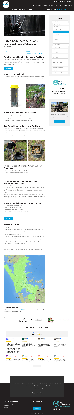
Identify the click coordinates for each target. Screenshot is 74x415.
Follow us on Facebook (35, 404)
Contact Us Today (11, 307)
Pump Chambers (57, 31)
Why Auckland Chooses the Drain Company (34, 53)
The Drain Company (35, 413)
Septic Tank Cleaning (58, 24)
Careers (65, 5)
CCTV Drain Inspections (57, 62)
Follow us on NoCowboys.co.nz (37, 376)
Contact (70, 5)
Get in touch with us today (22, 251)
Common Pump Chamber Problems (33, 48)
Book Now (8, 68)
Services (35, 5)
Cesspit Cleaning (57, 26)
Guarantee (51, 5)
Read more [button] (24, 346)
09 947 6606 (6, 407)
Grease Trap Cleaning (58, 29)
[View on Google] (23, 339)
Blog (61, 5)
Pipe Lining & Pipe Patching (58, 65)
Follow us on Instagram (37, 404)
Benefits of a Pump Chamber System (11, 49)
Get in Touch (37, 408)
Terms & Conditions (40, 413)
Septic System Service (57, 57)
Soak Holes (56, 39)
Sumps (55, 37)
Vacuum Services (56, 21)
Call (26, 309)
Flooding (40, 5)
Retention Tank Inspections (58, 72)
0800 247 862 (69, 1)
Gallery (56, 5)
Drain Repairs (55, 52)
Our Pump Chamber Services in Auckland (12, 51)
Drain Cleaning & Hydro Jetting (59, 54)
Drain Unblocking (56, 47)
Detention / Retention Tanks (59, 42)
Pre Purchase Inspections (58, 67)
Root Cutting (55, 49)
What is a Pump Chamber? (10, 48)
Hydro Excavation (57, 34)
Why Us (45, 5)
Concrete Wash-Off (57, 44)
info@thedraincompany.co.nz (59, 91)
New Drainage (55, 59)
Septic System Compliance (58, 70)
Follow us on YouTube (39, 404)
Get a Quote (60, 121)
